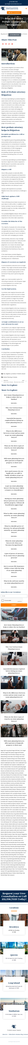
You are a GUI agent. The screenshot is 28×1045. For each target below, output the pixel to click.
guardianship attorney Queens (9, 863)
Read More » (14, 403)
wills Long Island (22, 836)
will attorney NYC (11, 816)
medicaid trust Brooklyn (7, 761)
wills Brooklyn (8, 832)
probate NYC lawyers (7, 801)
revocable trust (5, 812)
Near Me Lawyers (9, 875)
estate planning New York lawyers (14, 854)
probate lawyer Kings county (9, 787)
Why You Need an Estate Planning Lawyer (14, 409)
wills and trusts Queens (7, 830)
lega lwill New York (17, 750)
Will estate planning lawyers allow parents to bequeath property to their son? (14, 460)
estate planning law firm (12, 9)
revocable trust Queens (19, 810)
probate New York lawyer (8, 799)
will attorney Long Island (13, 814)
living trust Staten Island (18, 758)
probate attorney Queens (8, 779)
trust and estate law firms (12, 842)
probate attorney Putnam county (14, 777)
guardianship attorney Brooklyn (10, 857)
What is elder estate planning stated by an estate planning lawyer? (14, 515)
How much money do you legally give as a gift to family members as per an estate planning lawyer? (14, 474)
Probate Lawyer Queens (14, 1030)
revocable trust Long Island (16, 805)
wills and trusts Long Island (19, 826)
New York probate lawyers (8, 769)
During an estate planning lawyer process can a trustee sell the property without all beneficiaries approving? (14, 502)
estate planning (20, 140)
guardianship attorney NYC (13, 861)
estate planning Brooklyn (18, 846)
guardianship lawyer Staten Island (10, 873)
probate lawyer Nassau (13, 789)
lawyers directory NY (7, 807)
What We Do (12, 1034)
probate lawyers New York (16, 791)
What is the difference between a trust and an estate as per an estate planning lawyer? (14, 434)
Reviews (18, 1034)
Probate (14, 377)
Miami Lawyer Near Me (10, 834)
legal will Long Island (6, 750)
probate (13, 374)
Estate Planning (7, 377)
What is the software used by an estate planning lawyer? (14, 582)
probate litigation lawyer (11, 214)
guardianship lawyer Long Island (15, 867)
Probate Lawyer (20, 374)
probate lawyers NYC (7, 793)
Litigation (8, 374)
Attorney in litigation (7, 88)
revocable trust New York (20, 807)
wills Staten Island (14, 838)
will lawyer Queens (17, 822)
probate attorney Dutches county (14, 771)
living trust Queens (6, 758)
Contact (25, 1034)
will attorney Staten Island (12, 818)
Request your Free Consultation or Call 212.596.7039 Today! (14, 896)
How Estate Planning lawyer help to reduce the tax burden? (14, 397)
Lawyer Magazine (22, 834)
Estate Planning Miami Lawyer (9, 836)
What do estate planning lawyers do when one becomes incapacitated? (14, 543)
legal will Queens (10, 752)
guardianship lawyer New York (9, 869)
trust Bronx (13, 812)
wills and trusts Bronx (18, 824)
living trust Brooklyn (9, 754)
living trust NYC (20, 756)
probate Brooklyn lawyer (16, 785)
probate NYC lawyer (21, 799)
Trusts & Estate (12, 8)
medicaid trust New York (11, 763)
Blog (22, 1034)
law (4, 374)
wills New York (5, 838)
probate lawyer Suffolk (10, 795)
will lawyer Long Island (12, 820)
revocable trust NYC (6, 810)
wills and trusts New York (8, 828)
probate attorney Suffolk (13, 781)
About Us (5, 1034)
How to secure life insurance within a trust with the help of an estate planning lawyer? (14, 569)
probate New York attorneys (17, 797)
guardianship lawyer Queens (16, 871)
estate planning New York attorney (10, 848)
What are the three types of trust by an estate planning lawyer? (14, 448)
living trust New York (10, 756)
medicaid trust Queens (9, 765)
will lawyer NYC (8, 822)
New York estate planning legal (17, 767)
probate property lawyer (13, 803)
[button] (26, 8)
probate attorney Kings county (9, 773)
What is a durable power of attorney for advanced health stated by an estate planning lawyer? (14, 529)
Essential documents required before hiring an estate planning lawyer (14, 420)
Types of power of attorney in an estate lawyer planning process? (14, 556)
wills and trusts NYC (20, 828)
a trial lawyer (21, 113)
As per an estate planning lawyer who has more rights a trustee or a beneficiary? (14, 488)
